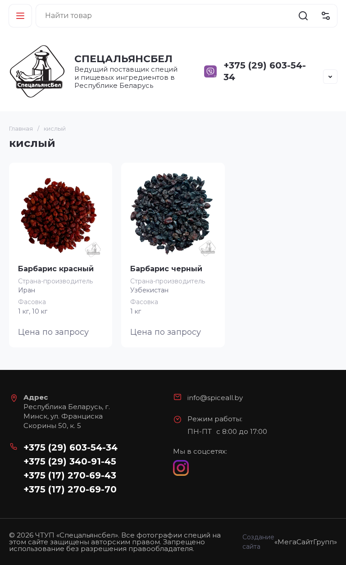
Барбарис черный (166, 268)
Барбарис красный (56, 268)
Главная (21, 128)
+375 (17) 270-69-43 (69, 475)
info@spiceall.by (215, 397)
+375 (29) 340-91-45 (69, 461)
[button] (20, 16)
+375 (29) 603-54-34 (70, 447)
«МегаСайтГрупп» (305, 542)
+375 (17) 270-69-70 (70, 489)
